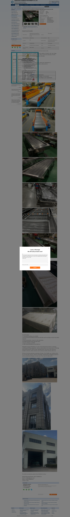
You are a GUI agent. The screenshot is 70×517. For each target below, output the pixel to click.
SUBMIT (35, 267)
